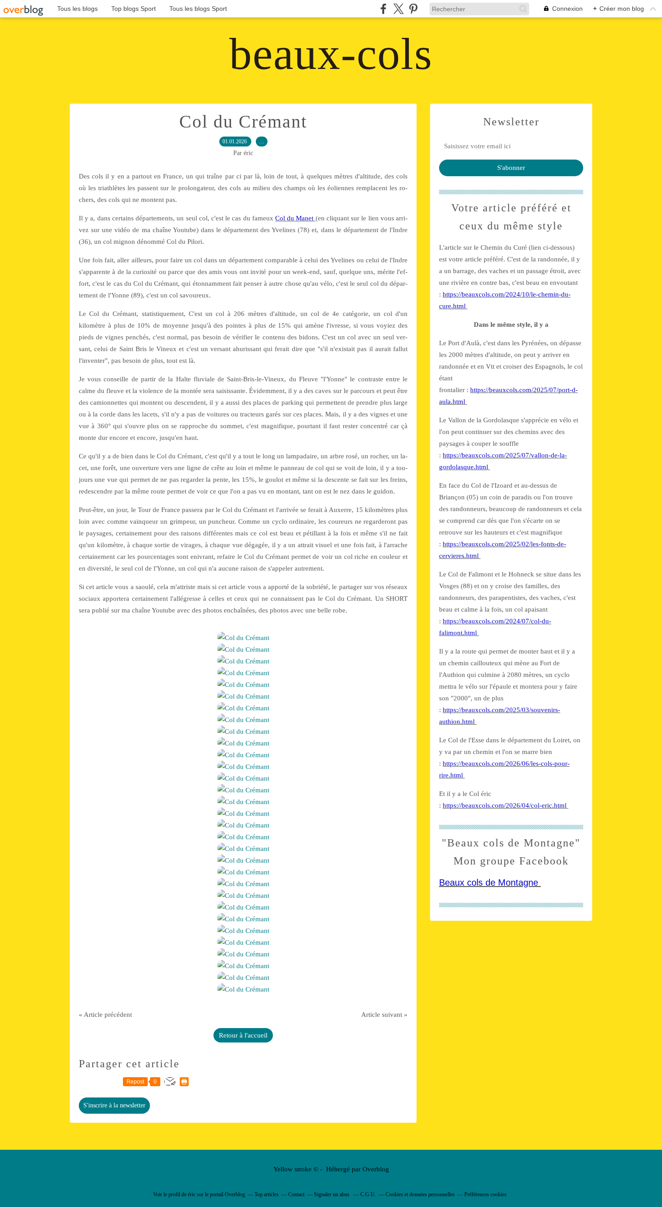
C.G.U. (368, 1194)
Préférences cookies (485, 1194)
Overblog (376, 1169)
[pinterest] (413, 9)
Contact (296, 1194)
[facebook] (383, 9)
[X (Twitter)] (398, 9)
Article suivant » (384, 1014)
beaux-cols (331, 54)
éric (191, 1194)
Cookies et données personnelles (420, 1194)
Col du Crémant (243, 121)
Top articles (266, 1194)
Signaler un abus (332, 1194)
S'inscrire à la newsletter (114, 1105)
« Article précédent (105, 1014)
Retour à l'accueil (243, 1035)
